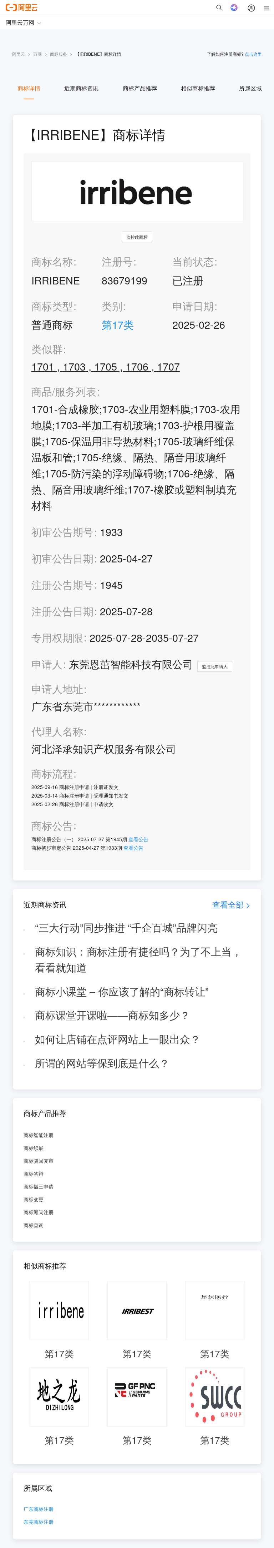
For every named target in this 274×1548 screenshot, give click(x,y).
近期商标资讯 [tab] (81, 88)
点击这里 (253, 54)
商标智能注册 (39, 1134)
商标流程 (52, 773)
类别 (112, 305)
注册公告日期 (62, 611)
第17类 (118, 324)
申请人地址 (57, 689)
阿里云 (18, 54)
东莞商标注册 (39, 1522)
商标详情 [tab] (28, 88)
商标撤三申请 (39, 1186)
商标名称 (52, 261)
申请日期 (193, 305)
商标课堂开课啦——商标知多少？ (112, 1014)
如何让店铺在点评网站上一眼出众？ (118, 1038)
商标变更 (34, 1199)
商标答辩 (34, 1173)
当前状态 (193, 261)
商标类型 (52, 305)
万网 (37, 54)
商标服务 (58, 54)
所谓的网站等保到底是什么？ (102, 1062)
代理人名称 (57, 731)
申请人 (46, 663)
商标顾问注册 (39, 1212)
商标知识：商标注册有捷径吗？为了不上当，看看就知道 (138, 959)
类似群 (46, 349)
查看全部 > (231, 904)
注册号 (117, 261)
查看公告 (138, 839)
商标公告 (52, 826)
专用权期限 (57, 637)
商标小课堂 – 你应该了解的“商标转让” (122, 991)
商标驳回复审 (39, 1160)
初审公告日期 (62, 558)
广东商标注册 (39, 1509)
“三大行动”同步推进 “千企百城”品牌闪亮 (126, 927)
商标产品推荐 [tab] (140, 88)
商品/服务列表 (63, 391)
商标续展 (34, 1147)
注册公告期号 (62, 584)
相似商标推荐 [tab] (198, 88)
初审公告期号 (62, 531)
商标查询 (34, 1225)
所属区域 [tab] (250, 88)
